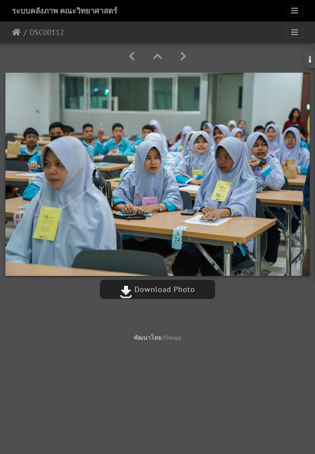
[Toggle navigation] (294, 11)
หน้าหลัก (16, 32)
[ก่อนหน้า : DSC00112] (131, 56)
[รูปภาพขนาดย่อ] (157, 56)
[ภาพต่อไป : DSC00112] (183, 56)
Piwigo (172, 337)
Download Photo (163, 289)
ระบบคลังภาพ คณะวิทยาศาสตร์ (65, 11)
